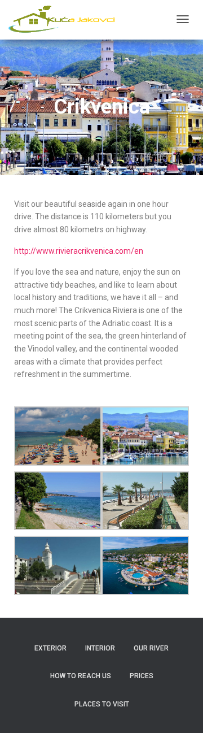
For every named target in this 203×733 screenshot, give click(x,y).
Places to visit (101, 704)
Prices (141, 676)
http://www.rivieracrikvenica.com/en (78, 250)
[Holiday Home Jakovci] (64, 20)
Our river (151, 648)
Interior (100, 648)
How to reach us (80, 676)
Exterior (50, 648)
